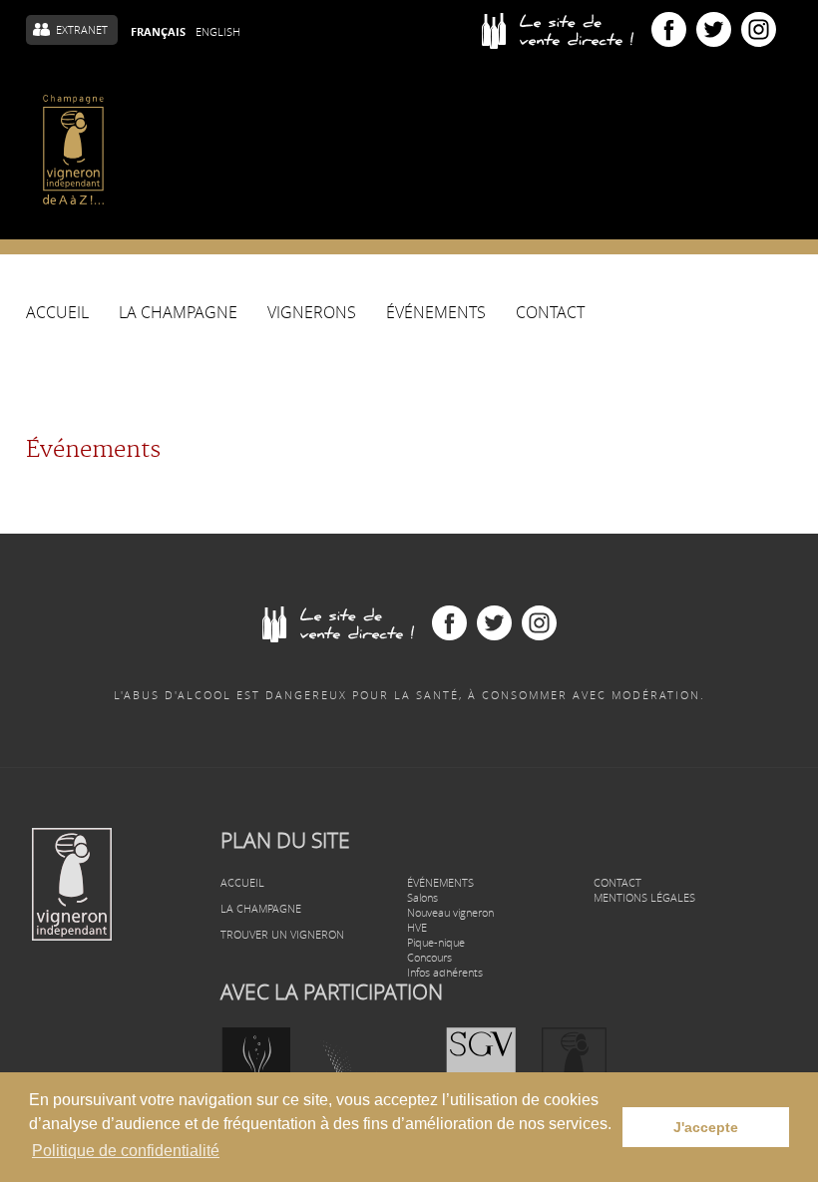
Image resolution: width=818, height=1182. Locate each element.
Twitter (713, 29)
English (218, 31)
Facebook (668, 29)
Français (158, 32)
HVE (417, 927)
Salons (422, 897)
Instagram (758, 29)
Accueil (57, 313)
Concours (429, 957)
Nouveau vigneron (450, 912)
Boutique (566, 30)
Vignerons (311, 313)
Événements (436, 313)
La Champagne (178, 317)
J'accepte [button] (705, 1127)
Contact (550, 313)
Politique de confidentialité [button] (125, 1150)
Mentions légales (644, 897)
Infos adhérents (445, 972)
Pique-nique (436, 942)
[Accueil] (73, 149)
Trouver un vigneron (282, 934)
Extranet (82, 29)
